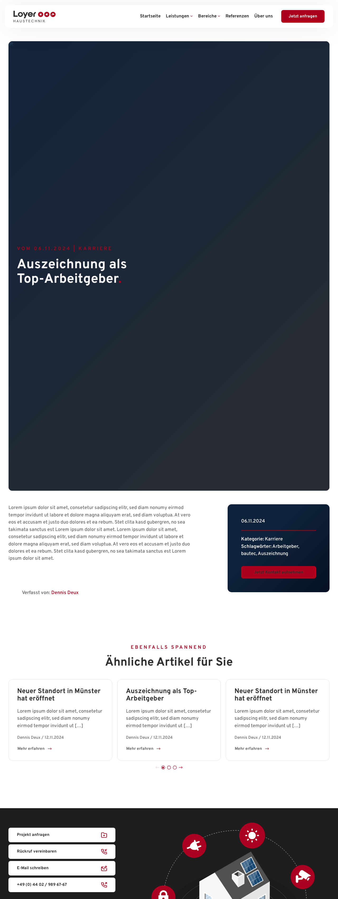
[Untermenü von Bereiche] (219, 16)
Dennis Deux (65, 593)
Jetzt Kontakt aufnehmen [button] (278, 572)
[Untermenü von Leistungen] (191, 16)
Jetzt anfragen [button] (303, 16)
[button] (163, 767)
